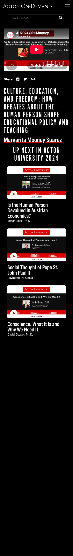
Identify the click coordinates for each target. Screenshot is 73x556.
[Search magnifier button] (60, 17)
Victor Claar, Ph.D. (19, 221)
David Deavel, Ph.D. (20, 334)
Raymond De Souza (20, 278)
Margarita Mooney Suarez (33, 139)
